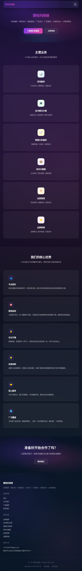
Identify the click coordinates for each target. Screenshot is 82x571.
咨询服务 (6, 519)
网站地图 (46, 566)
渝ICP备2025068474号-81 (33, 566)
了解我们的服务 (33, 31)
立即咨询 (51, 31)
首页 (4, 498)
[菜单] (75, 4)
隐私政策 (55, 566)
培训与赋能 (7, 530)
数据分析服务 (7, 526)
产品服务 (6, 505)
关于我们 (6, 502)
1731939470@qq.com (11, 547)
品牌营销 (6, 536)
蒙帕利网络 (10, 4)
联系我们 (41, 461)
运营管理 (6, 533)
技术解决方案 (7, 523)
